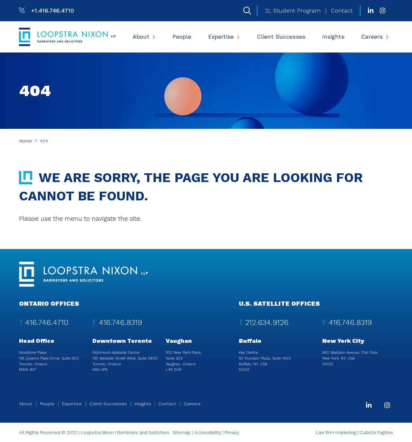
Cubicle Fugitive (376, 432)
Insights (333, 37)
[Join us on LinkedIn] (370, 10)
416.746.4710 (46, 322)
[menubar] (261, 37)
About (141, 37)
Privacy (232, 432)
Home (25, 140)
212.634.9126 (266, 322)
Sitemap (182, 432)
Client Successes (281, 37)
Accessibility (207, 432)
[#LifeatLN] (382, 10)
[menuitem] (144, 37)
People (182, 37)
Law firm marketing (336, 432)
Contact (342, 10)
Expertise (221, 37)
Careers (372, 37)
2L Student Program (293, 10)
